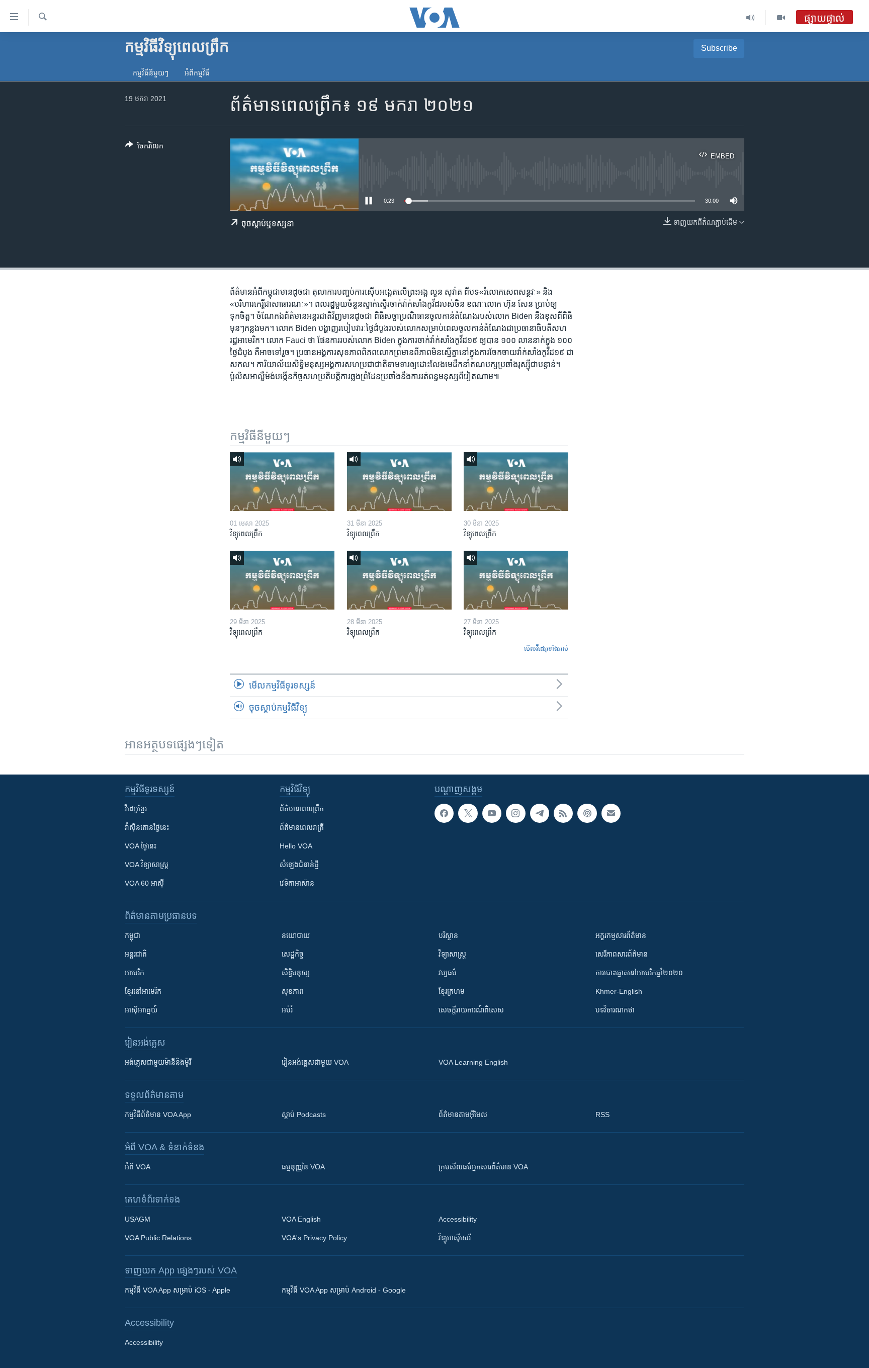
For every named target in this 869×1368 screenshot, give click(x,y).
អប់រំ (287, 1010)
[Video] (781, 17)
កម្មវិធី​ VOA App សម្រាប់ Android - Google (344, 1290)
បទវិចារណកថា (615, 1010)
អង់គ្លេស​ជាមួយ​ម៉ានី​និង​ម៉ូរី (158, 1062)
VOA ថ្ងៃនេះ (140, 846)
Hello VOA (296, 846)
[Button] (144, 147)
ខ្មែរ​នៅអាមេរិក (143, 991)
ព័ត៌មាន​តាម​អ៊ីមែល (463, 1114)
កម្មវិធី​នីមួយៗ (150, 73)
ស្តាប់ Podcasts (304, 1114)
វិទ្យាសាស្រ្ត (452, 954)
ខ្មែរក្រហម (452, 991)
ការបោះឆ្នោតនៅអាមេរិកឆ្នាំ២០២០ (639, 973)
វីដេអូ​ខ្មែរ (136, 809)
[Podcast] (586, 813)
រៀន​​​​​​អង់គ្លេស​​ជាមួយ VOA (315, 1062)
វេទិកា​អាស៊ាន (297, 883)
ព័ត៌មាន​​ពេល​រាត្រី (302, 827)
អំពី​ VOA (137, 1167)
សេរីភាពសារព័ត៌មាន (621, 954)
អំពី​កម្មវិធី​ (197, 73)
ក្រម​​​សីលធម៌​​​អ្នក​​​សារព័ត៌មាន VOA (483, 1167)
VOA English (301, 1219)
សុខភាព (293, 991)
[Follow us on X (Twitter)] (467, 813)
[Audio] (750, 17)
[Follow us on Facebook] (444, 813)
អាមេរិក (134, 973)
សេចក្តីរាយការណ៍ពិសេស (471, 1010)
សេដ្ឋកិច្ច (293, 954)
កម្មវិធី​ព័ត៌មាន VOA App (158, 1114)
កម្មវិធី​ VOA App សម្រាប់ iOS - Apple (177, 1290)
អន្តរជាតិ (136, 954)
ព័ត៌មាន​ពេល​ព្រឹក (302, 809)
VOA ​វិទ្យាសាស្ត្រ (146, 865)
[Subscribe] (611, 813)
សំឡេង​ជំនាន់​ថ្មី (299, 865)
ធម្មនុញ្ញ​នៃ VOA (303, 1167)
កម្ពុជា (132, 935)
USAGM (137, 1219)
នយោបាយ (296, 935)
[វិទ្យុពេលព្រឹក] (282, 481)
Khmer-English (618, 991)
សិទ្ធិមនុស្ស (296, 973)
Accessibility (458, 1219)
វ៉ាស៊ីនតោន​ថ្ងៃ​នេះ (147, 827)
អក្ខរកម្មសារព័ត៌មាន (620, 935)
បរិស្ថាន (448, 935)
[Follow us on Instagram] (515, 813)
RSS (602, 1114)
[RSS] (563, 813)
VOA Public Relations (158, 1238)
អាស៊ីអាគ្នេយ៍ (141, 1010)
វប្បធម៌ (448, 973)
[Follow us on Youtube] (491, 813)
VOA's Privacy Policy (314, 1238)
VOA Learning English (473, 1062)
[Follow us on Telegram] (539, 813)
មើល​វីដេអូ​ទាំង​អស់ (546, 648)
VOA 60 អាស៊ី (144, 883)
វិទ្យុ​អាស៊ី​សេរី (455, 1238)
